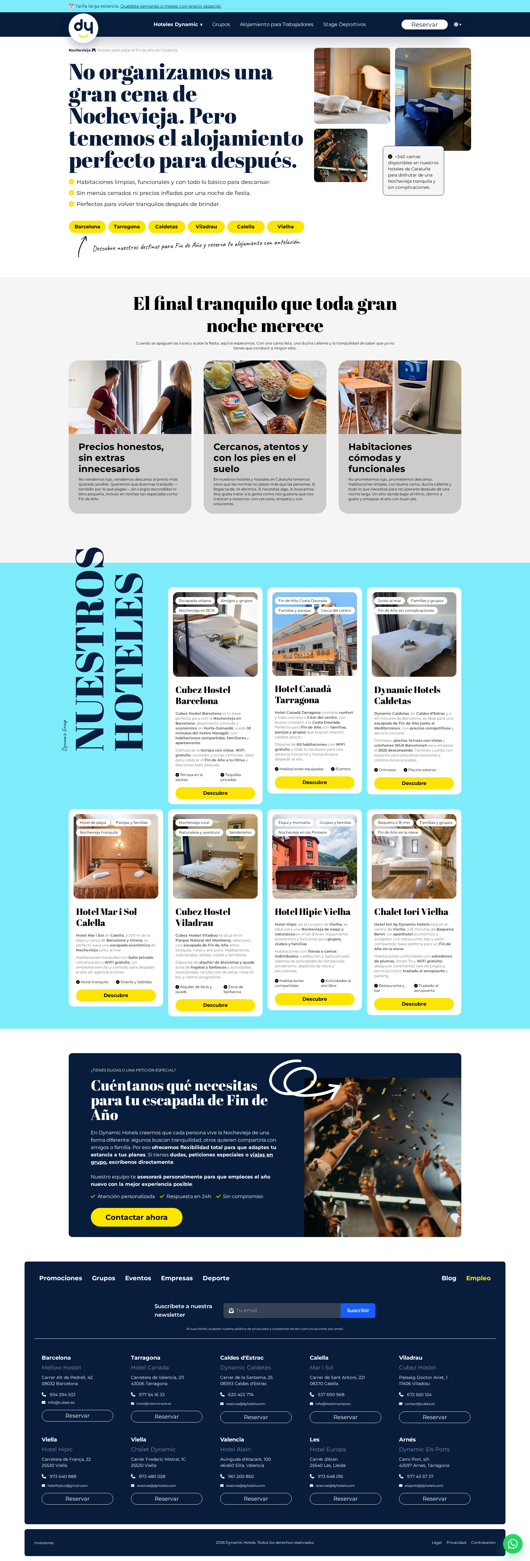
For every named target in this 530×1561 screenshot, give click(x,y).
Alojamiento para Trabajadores (276, 24)
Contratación (483, 1542)
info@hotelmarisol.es (333, 1404)
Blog (449, 1278)
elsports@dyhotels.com (424, 1485)
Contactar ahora (137, 1217)
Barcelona (87, 227)
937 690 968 (330, 1394)
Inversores (44, 1542)
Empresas (177, 1278)
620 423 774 (240, 1394)
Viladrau (206, 227)
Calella (246, 227)
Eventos (138, 1278)
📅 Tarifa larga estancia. (145, 6)
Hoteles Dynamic (178, 24)
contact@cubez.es (420, 1404)
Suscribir (358, 1310)
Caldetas (166, 227)
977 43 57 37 (419, 1476)
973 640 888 (62, 1476)
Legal (437, 1542)
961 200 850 (240, 1476)
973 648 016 (330, 1476)
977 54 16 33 (151, 1394)
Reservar (424, 24)
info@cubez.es (61, 1402)
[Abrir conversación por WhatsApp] (513, 1544)
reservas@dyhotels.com (245, 1404)
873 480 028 (151, 1476)
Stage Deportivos (344, 24)
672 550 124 (419, 1394)
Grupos (221, 24)
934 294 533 (61, 1394)
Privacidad (456, 1542)
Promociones (60, 1278)
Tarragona (127, 227)
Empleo (478, 1278)
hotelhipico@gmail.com (68, 1485)
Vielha (286, 227)
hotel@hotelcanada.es (153, 1404)
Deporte (216, 1278)
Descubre (215, 793)
